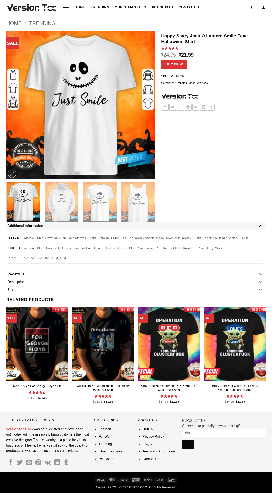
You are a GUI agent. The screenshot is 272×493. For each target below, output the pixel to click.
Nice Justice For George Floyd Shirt (37, 386)
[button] (66, 7)
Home (80, 7)
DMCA (148, 429)
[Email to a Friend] (180, 107)
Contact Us (190, 7)
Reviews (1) (16, 274)
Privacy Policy (153, 436)
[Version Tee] (179, 96)
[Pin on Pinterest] (188, 107)
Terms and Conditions (159, 451)
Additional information (25, 226)
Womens (202, 82)
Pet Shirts (162, 7)
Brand (12, 289)
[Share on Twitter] (172, 107)
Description (16, 282)
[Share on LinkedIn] (203, 107)
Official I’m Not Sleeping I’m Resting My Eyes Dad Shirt (103, 387)
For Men (105, 429)
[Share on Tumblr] (211, 107)
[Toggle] (261, 225)
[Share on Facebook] (165, 107)
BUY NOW (174, 64)
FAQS (147, 444)
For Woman (107, 436)
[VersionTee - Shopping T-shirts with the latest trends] (31, 7)
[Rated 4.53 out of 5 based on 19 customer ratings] (213, 48)
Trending (100, 7)
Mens (191, 82)
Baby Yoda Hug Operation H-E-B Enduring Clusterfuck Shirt (168, 387)
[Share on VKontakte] (195, 107)
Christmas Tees (130, 7)
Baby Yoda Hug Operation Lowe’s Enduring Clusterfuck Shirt (235, 387)
